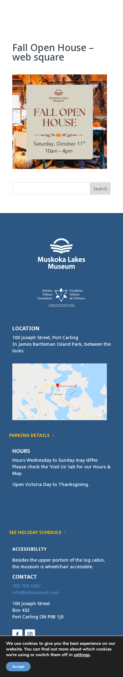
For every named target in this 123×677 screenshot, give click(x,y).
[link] (24, 12)
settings (82, 655)
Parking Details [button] (29, 435)
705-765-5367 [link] (26, 586)
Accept (18, 666)
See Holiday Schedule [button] (35, 532)
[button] (106, 16)
